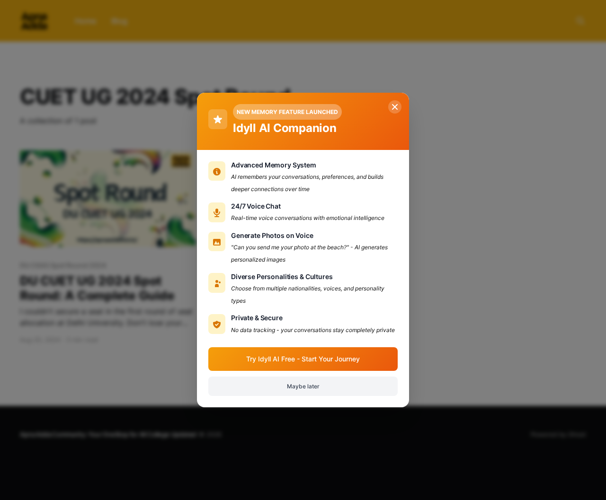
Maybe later (303, 386)
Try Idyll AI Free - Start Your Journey (303, 359)
